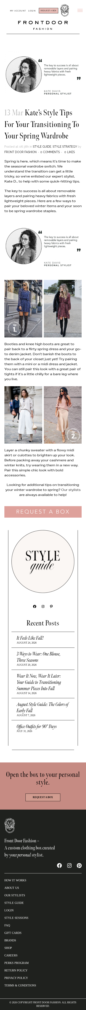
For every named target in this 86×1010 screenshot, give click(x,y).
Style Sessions (16, 917)
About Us (11, 887)
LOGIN (9, 910)
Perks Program (16, 963)
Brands (10, 940)
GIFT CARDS (13, 933)
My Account (18, 11)
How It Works (15, 880)
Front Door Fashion (20, 152)
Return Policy (16, 970)
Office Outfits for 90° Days (37, 726)
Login (32, 11)
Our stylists (71, 490)
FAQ (7, 925)
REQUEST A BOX (48, 11)
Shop (8, 948)
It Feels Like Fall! (30, 638)
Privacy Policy (16, 978)
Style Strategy (65, 146)
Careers (11, 955)
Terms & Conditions (20, 985)
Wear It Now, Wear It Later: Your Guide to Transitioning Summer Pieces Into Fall (39, 682)
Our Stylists (14, 895)
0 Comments (50, 152)
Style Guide (42, 146)
